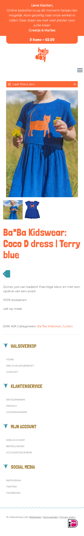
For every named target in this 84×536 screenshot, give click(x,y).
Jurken (68, 326)
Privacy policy (68, 517)
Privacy (11, 405)
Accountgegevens (19, 452)
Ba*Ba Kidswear (49, 326)
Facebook (13, 492)
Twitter (11, 486)
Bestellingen (15, 446)
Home (10, 359)
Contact (12, 371)
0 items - (42, 39)
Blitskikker (35, 517)
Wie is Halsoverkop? (20, 365)
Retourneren (15, 399)
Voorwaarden (16, 412)
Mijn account (15, 439)
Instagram (13, 480)
